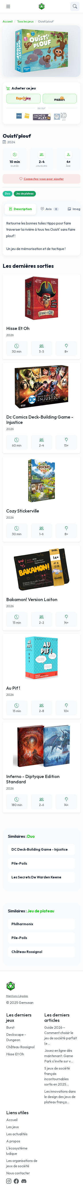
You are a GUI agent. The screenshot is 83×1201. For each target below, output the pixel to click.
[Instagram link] (8, 1181)
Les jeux (12, 1127)
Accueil (7, 21)
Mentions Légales (17, 996)
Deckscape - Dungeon (16, 1037)
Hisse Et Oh (15, 1054)
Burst (10, 1027)
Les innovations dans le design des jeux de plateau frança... (60, 1096)
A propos (13, 1141)
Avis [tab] (51, 209)
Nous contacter (18, 1173)
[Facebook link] (16, 1181)
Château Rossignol (20, 1047)
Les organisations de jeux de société (21, 1163)
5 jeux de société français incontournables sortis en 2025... (57, 1076)
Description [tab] (23, 209)
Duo (7, 193)
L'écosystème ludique (16, 1151)
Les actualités (16, 1134)
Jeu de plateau (25, 193)
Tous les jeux (25, 21)
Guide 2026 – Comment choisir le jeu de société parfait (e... (60, 1035)
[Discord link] (23, 1181)
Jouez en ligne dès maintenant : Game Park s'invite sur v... (58, 1055)
